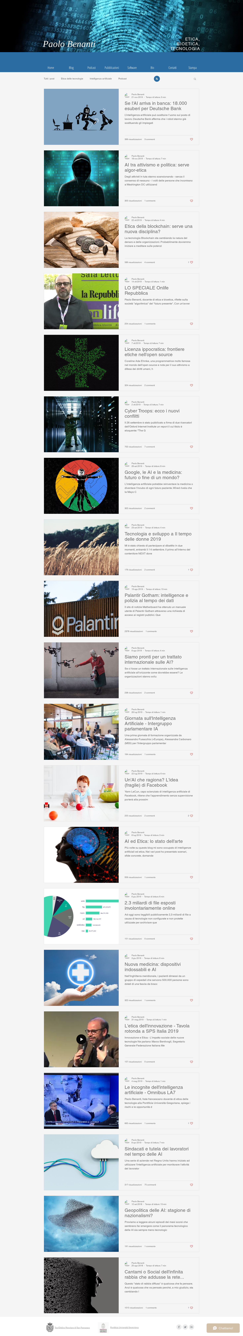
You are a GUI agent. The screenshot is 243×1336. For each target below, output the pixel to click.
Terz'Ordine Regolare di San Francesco (72, 1328)
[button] (195, 79)
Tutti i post (49, 78)
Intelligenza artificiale (101, 78)
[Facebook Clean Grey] (179, 1327)
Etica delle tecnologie (72, 78)
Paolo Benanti (69, 44)
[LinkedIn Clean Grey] (191, 1327)
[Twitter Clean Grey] (185, 1327)
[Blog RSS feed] (157, 79)
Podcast (122, 78)
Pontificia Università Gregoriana (124, 1327)
